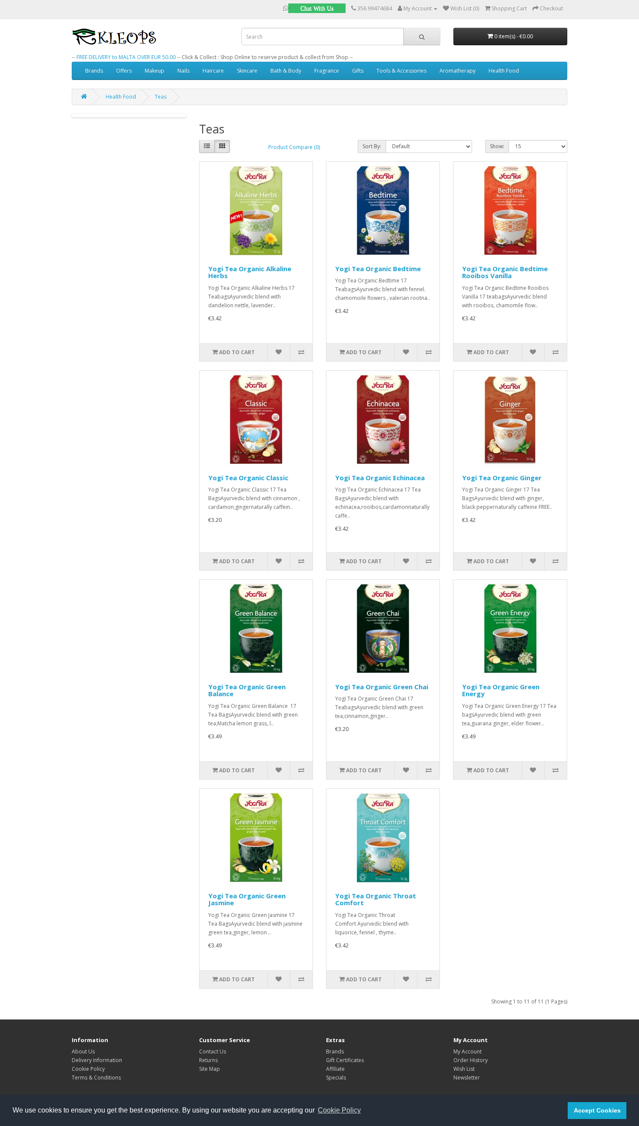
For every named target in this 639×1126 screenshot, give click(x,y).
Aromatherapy (457, 70)
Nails (183, 70)
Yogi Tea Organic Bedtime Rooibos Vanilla (505, 272)
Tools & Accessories (401, 70)
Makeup (154, 70)
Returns (208, 1060)
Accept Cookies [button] (597, 1110)
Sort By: (372, 146)
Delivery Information (97, 1060)
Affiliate (335, 1069)
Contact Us (212, 1051)
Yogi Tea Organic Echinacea (380, 477)
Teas (160, 96)
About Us (83, 1051)
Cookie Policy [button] (339, 1110)
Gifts (357, 70)
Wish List (464, 1069)
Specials (336, 1077)
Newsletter (466, 1077)
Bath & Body (285, 70)
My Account (467, 1051)
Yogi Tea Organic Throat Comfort (375, 899)
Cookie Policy (88, 1069)
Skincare (247, 70)
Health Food (504, 70)
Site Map (209, 1069)
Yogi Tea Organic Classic (248, 477)
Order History (470, 1060)
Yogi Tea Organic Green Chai (381, 686)
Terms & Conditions (96, 1077)
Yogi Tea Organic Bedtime (378, 268)
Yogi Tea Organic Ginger (502, 477)
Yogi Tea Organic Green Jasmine (247, 899)
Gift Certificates (345, 1060)
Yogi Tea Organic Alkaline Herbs (249, 272)
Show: (497, 146)
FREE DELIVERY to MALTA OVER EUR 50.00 (126, 57)
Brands (94, 70)
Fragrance (326, 70)
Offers (124, 70)
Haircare (213, 70)
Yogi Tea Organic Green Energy (500, 690)
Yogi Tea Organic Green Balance (247, 690)
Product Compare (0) (294, 147)
